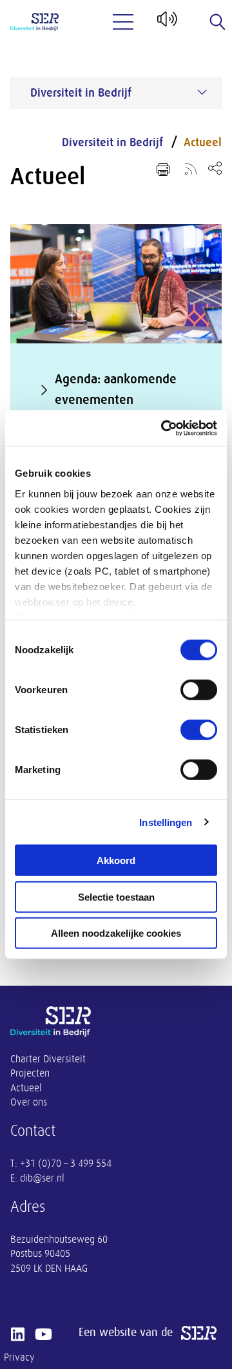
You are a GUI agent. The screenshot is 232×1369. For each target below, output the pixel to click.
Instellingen (165, 821)
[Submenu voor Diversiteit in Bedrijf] (202, 92)
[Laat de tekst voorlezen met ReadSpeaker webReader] (166, 23)
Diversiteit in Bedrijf (112, 142)
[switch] (198, 690)
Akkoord (116, 860)
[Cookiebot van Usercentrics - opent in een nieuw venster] (163, 427)
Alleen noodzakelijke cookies (116, 933)
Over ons (28, 1102)
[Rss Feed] (191, 168)
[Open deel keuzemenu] (215, 168)
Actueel (203, 142)
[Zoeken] (218, 22)
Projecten (30, 1073)
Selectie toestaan (116, 896)
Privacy (19, 1357)
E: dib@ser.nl (37, 1178)
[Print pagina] (163, 169)
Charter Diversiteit (48, 1059)
